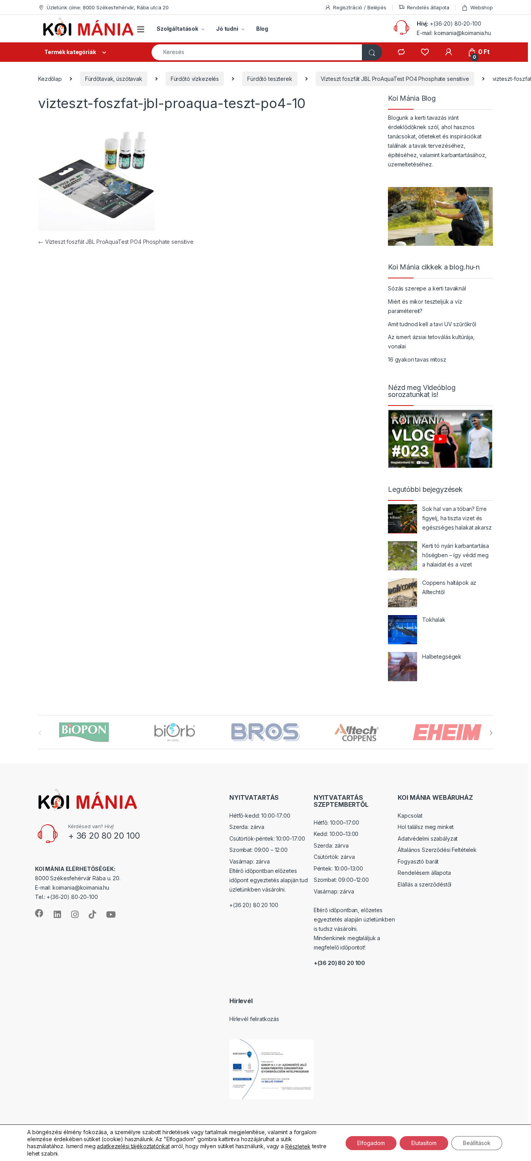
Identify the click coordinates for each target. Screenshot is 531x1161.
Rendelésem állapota (424, 872)
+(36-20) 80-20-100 (455, 23)
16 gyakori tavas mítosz (417, 359)
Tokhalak (433, 619)
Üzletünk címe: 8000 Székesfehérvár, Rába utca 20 (108, 7)
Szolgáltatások (177, 28)
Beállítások (477, 1142)
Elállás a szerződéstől (424, 884)
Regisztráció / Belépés (359, 7)
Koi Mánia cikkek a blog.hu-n (434, 267)
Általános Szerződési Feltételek (437, 849)
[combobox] (257, 52)
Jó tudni (227, 28)
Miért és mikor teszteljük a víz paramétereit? (425, 306)
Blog (262, 28)
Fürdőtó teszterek (269, 78)
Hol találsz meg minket (426, 827)
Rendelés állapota (428, 7)
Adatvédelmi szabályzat (428, 838)
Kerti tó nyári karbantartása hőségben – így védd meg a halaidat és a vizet (455, 555)
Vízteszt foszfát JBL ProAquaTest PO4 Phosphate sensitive (395, 78)
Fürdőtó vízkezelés (195, 78)
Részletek (298, 1146)
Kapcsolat (410, 815)
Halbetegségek (441, 656)
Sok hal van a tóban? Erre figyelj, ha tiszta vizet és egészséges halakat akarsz (457, 518)
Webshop (481, 7)
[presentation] (491, 733)
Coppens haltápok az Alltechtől (449, 587)
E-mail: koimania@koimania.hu (454, 33)
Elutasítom (424, 1142)
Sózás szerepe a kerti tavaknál (427, 288)
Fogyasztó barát (418, 861)
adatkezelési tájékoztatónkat (133, 1146)
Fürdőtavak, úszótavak (113, 78)
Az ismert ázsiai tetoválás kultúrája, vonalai (431, 342)
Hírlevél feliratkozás (254, 1019)
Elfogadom (371, 1142)
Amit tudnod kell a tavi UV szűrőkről (432, 324)
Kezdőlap (50, 78)
